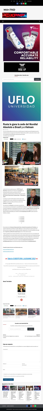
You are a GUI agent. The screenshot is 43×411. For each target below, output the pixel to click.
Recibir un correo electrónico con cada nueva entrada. (14, 376)
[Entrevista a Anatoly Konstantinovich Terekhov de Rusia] (9, 311)
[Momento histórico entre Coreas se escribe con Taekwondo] (34, 311)
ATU (19, 1)
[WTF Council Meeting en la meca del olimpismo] (21, 311)
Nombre (5, 363)
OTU (22, 1)
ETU (17, 1)
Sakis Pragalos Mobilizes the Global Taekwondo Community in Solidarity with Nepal (13, 395)
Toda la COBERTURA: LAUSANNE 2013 (21, 258)
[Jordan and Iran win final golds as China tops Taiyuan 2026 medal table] (5, 388)
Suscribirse (31, 329)
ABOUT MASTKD (10, 405)
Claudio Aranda (6, 129)
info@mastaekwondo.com (8, 251)
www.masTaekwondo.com (8, 249)
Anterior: (11, 336)
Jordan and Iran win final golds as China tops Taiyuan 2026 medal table (5, 394)
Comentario (5, 349)
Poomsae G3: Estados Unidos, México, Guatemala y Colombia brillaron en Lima (21, 395)
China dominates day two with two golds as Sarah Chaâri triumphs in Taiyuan (37, 395)
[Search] (39, 21)
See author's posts (21, 296)
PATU (14, 1)
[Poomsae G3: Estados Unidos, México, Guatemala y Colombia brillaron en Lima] (21, 388)
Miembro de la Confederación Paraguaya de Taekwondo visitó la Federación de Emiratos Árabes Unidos (29, 395)
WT (11, 1)
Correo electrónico (24, 364)
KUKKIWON (29, 1)
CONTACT (4, 405)
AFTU (25, 1)
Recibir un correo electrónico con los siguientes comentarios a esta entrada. (18, 374)
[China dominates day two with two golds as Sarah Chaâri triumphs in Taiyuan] (37, 388)
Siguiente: (32, 335)
